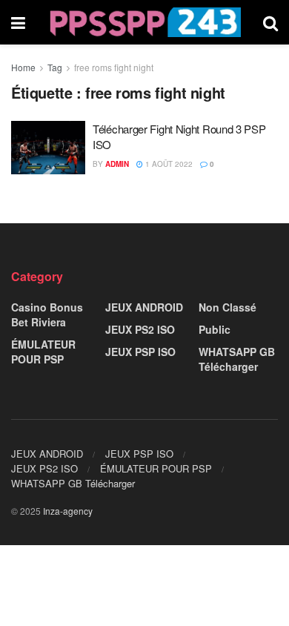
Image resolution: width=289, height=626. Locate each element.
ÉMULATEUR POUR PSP (43, 351)
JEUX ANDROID (144, 307)
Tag (54, 67)
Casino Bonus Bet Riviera (47, 314)
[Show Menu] (18, 22)
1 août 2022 (168, 164)
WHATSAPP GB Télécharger (237, 359)
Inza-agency (68, 510)
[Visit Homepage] (144, 22)
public (214, 329)
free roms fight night (113, 67)
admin (117, 164)
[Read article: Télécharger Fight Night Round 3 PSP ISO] (48, 147)
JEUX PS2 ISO (140, 329)
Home (23, 67)
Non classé (227, 307)
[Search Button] (270, 22)
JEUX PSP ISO (140, 351)
